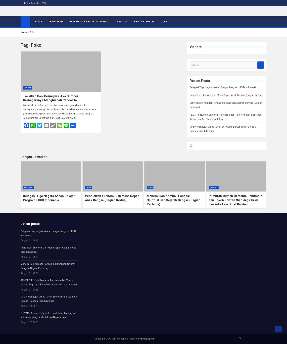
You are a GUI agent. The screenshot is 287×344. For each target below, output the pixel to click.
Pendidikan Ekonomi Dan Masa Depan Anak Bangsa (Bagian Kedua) (226, 95)
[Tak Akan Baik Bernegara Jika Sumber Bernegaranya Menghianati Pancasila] (61, 71)
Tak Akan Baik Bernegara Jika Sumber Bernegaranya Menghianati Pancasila (50, 98)
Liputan (122, 21)
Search (260, 65)
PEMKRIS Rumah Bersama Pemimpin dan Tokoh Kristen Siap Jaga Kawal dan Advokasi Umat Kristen (235, 200)
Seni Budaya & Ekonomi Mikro (89, 21)
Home (38, 21)
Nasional (28, 188)
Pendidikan (55, 21)
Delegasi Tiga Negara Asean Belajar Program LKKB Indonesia (223, 87)
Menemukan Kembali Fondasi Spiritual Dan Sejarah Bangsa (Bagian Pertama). (173, 200)
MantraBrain (147, 338)
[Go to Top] (278, 329)
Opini (164, 21)
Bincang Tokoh (144, 21)
